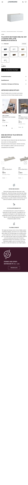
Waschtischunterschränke (11, 31)
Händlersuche (14, 267)
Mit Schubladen (20, 31)
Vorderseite (3, 31)
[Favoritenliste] (25, 2)
